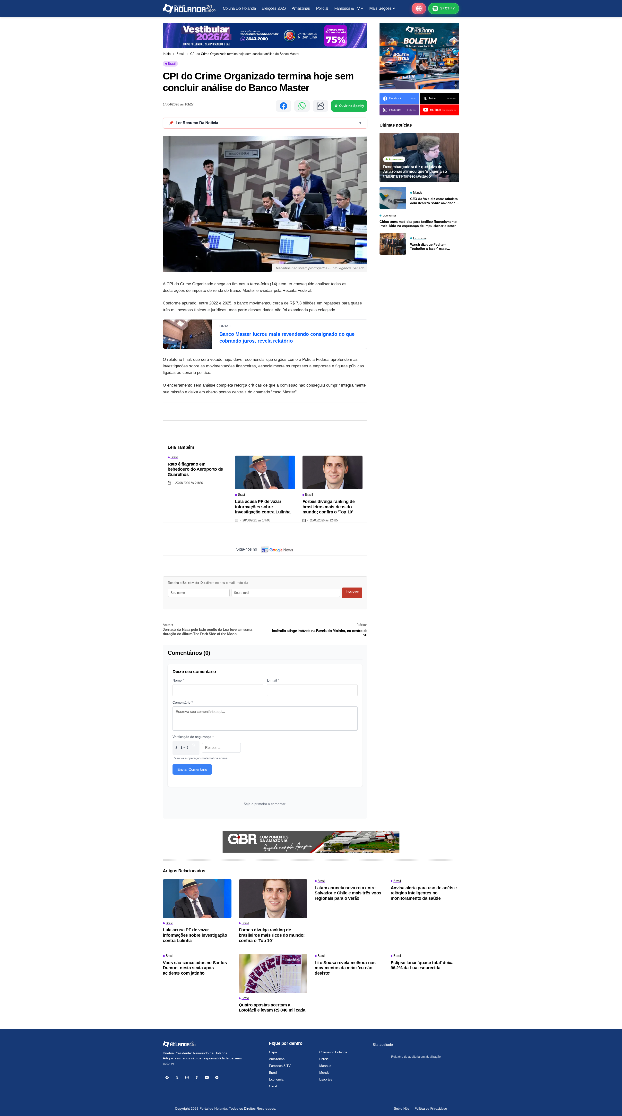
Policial (324, 1059)
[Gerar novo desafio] (193, 748)
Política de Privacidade (431, 1108)
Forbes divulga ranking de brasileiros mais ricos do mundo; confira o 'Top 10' (328, 506)
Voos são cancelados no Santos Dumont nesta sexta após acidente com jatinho (195, 968)
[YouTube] (207, 1077)
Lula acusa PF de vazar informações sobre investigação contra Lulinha (262, 506)
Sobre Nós (401, 1108)
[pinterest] (197, 1077)
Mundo (324, 1072)
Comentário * (183, 702)
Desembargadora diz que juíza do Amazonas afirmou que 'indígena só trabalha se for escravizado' (415, 171)
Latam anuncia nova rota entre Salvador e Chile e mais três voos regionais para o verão (348, 893)
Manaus (325, 1066)
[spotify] (217, 1077)
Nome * (178, 680)
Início (167, 54)
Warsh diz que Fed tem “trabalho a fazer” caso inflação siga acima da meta (432, 247)
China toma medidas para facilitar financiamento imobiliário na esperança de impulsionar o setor (418, 224)
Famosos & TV (280, 1066)
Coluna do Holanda (333, 1052)
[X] (177, 1077)
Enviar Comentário (192, 769)
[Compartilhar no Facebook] (283, 106)
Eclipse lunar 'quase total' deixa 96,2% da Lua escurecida (422, 965)
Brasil (180, 54)
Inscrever (352, 591)
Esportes (325, 1079)
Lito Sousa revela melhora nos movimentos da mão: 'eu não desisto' (345, 968)
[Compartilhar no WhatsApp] (302, 106)
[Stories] (419, 8)
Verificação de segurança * (193, 737)
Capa (273, 1052)
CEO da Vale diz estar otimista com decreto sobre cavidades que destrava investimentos (434, 201)
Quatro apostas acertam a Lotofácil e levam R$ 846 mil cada (272, 1008)
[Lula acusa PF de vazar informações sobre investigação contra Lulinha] (265, 472)
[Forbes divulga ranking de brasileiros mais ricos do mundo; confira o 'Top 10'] (332, 472)
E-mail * (273, 680)
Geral (273, 1086)
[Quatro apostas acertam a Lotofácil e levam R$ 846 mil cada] (273, 973)
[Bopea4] (189, 9)
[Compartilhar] (320, 106)
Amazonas (277, 1059)
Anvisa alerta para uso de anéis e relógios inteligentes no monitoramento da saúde (424, 893)
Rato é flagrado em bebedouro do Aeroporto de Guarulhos (195, 469)
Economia (276, 1079)
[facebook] (167, 1077)
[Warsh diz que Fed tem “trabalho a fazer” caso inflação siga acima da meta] (393, 244)
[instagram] (187, 1077)
